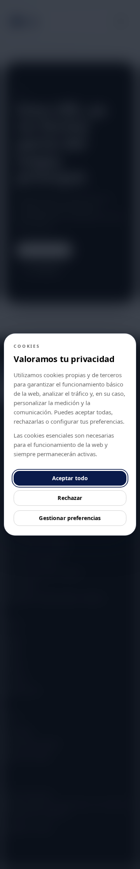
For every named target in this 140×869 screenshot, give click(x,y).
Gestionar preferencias (70, 518)
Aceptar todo (70, 478)
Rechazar (70, 497)
